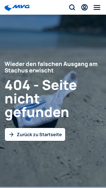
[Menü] (96, 7)
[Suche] (72, 7)
